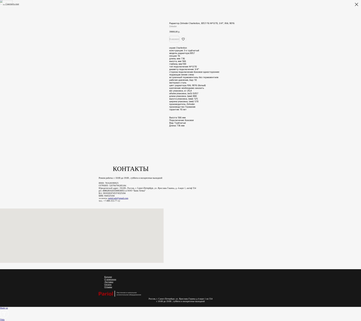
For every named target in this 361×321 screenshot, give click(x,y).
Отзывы (108, 287)
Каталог (108, 277)
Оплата (107, 284)
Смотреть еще (12, 4)
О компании (110, 279)
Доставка (108, 282)
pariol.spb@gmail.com (118, 198)
